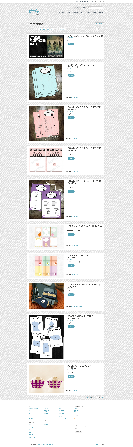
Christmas (61, 410)
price (56, 29)
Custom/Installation (33, 415)
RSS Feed (78, 418)
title (48, 29)
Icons (30, 410)
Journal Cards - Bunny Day (84, 226)
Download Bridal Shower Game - (84, 108)
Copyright (76, 410)
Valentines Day (62, 418)
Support (76, 408)
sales (40, 29)
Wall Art (46, 413)
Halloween (61, 415)
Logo (30, 432)
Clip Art (30, 426)
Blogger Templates (33, 408)
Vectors (30, 435)
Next (103, 28)
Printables (80, 55)
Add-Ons (31, 439)
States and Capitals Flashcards (80, 317)
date (44, 29)
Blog (52, 444)
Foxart (70, 288)
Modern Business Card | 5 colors (83, 285)
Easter (60, 411)
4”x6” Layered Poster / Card (85, 36)
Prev (87, 28)
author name (62, 29)
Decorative (31, 427)
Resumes (46, 416)
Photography (32, 437)
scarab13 (71, 37)
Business (85, 55)
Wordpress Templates (34, 416)
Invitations (73, 55)
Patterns (31, 434)
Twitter (95, 1)
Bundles (61, 408)
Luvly (97, 444)
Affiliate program (40, 444)
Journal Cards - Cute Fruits (81, 256)
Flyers (88, 55)
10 (92, 28)
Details (71, 44)
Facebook (98, 1)
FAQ (75, 411)
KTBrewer (71, 68)
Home (30, 20)
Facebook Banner (33, 411)
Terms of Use (48, 444)
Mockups (31, 418)
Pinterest (101, 1)
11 (93, 28)
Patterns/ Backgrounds (49, 426)
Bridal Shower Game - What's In (81, 65)
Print (34, 20)
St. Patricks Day (62, 416)
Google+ (103, 1)
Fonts (30, 429)
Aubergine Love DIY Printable (79, 366)
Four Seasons (62, 413)
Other (30, 413)
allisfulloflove (71, 369)
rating (52, 29)
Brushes (31, 424)
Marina (70, 228)
